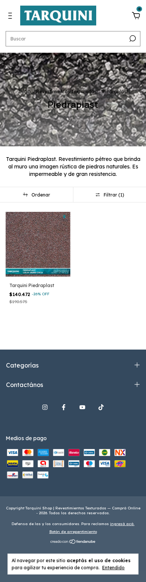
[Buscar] (132, 38)
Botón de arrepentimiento (73, 531)
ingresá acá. (122, 523)
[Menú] (11, 17)
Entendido (113, 567)
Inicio (24, 91)
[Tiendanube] (73, 542)
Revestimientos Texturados (66, 91)
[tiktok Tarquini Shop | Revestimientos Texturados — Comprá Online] (101, 407)
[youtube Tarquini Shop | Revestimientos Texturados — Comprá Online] (82, 407)
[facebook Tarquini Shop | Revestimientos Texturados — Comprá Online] (64, 407)
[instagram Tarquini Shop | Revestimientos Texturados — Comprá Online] (45, 407)
